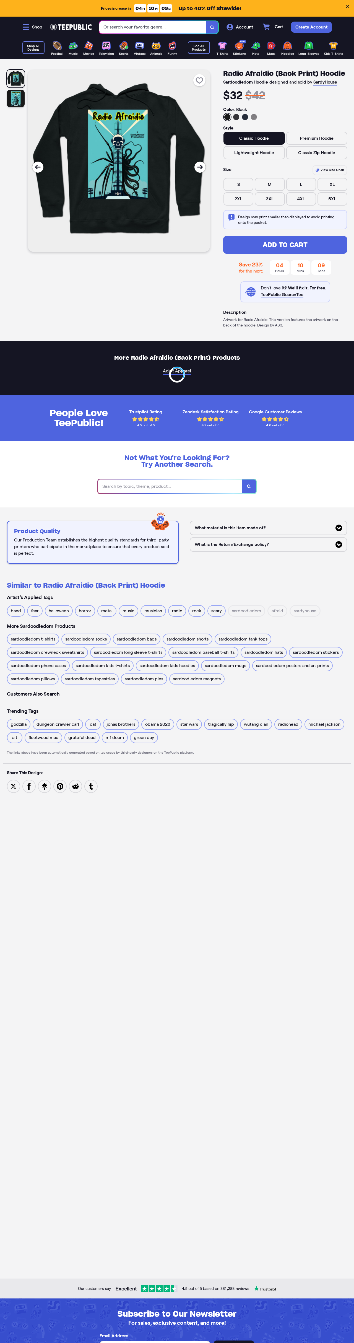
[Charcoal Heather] (236, 117)
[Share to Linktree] (44, 786)
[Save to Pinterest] (60, 786)
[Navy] (245, 117)
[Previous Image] (38, 167)
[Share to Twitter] (13, 786)
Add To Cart (285, 244)
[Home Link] (71, 27)
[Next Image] (200, 167)
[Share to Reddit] (75, 786)
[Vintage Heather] (254, 117)
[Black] (227, 117)
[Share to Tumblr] (91, 786)
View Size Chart (332, 170)
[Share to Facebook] (29, 786)
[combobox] (152, 27)
